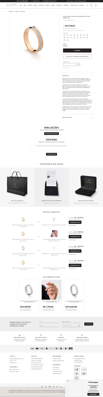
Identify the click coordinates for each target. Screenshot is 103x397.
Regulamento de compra (37, 364)
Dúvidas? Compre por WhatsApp (77, 56)
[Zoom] (34, 39)
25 (77, 37)
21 (64, 37)
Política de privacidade (36, 366)
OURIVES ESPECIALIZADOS (80, 1)
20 (87, 35)
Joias (21, 5)
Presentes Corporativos (58, 360)
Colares (47, 5)
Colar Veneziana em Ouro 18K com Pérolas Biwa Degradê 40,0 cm (54, 268)
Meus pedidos (56, 367)
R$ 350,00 (71, 30)
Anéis (25, 5)
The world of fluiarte (79, 358)
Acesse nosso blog (78, 362)
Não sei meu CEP (66, 67)
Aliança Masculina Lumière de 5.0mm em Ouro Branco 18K (71, 301)
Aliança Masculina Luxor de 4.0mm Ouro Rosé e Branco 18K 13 (23, 225)
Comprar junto (75, 222)
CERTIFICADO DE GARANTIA (37, 358)
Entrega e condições (36, 360)
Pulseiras (30, 5)
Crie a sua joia (56, 369)
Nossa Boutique (78, 360)
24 (74, 37)
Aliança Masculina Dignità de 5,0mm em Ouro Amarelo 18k (48, 301)
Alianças (53, 5)
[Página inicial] (11, 5)
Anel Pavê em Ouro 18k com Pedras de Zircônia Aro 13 (54, 225)
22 (67, 37)
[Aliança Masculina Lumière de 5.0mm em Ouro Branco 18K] (71, 290)
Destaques (81, 5)
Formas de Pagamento (36, 368)
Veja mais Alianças (72, 225)
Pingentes (41, 5)
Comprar (77, 50)
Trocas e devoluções (36, 362)
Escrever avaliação (51, 133)
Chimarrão (66, 5)
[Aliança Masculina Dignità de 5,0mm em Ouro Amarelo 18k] (48, 290)
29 (64, 40)
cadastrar (89, 324)
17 (77, 35)
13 (64, 35)
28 (87, 37)
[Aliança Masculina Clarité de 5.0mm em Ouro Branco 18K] (26, 290)
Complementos (74, 5)
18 (80, 35)
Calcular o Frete (66, 62)
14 (67, 35)
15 (71, 35)
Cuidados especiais (57, 373)
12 (66, 30)
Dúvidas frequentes (57, 371)
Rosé (65, 45)
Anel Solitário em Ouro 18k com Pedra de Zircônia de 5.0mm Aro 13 (54, 254)
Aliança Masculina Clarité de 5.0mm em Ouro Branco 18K (25, 301)
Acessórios (59, 5)
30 (67, 40)
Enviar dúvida (51, 154)
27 (84, 37)
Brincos (35, 5)
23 (71, 37)
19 (84, 35)
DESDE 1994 (70, 1)
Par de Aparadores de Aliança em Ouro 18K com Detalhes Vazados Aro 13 (54, 240)
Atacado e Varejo (57, 358)
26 (80, 37)
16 (74, 35)
